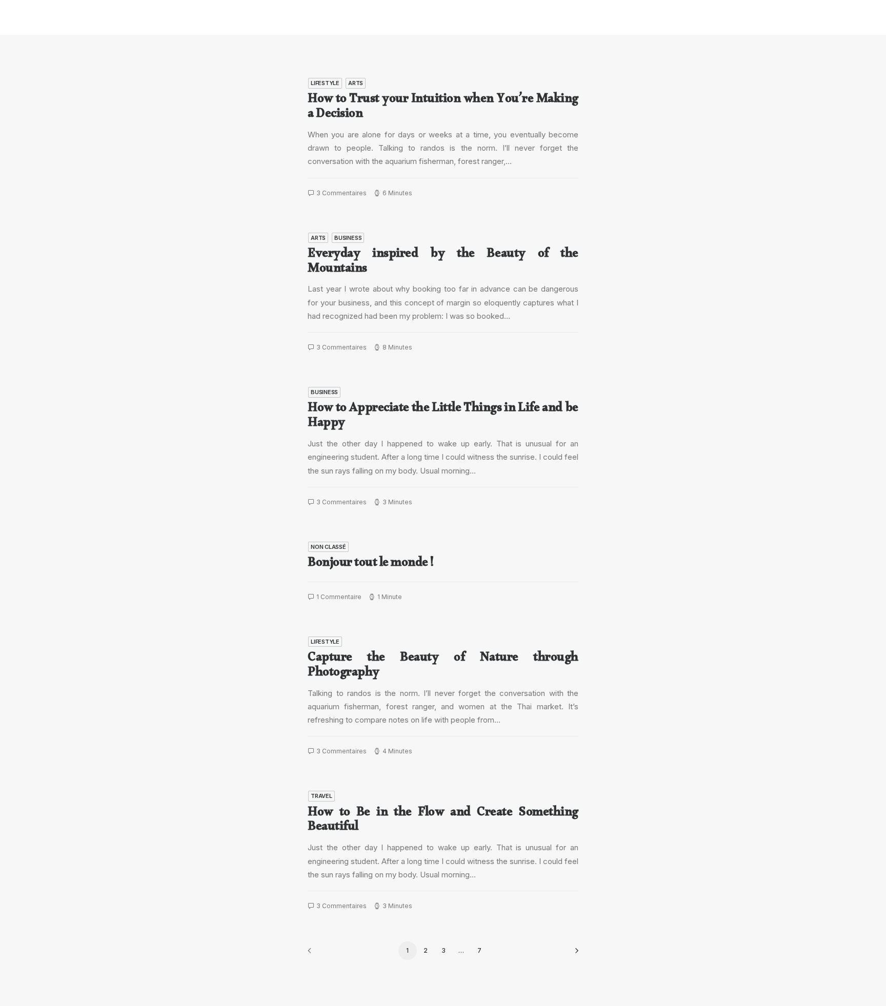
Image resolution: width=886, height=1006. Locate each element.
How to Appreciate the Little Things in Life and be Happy (443, 417)
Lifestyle (325, 83)
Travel (321, 795)
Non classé (328, 546)
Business (347, 237)
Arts (355, 83)
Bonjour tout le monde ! (371, 565)
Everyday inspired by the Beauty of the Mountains (443, 263)
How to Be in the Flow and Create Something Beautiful (443, 822)
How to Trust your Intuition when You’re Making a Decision (443, 108)
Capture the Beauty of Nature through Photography (443, 667)
